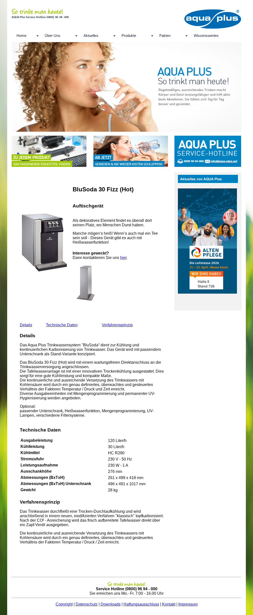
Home (21, 35)
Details (26, 325)
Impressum (188, 604)
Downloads (111, 604)
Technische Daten (62, 325)
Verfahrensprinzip (117, 325)
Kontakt (168, 604)
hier (123, 258)
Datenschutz (87, 604)
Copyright (64, 604)
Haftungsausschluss (141, 604)
